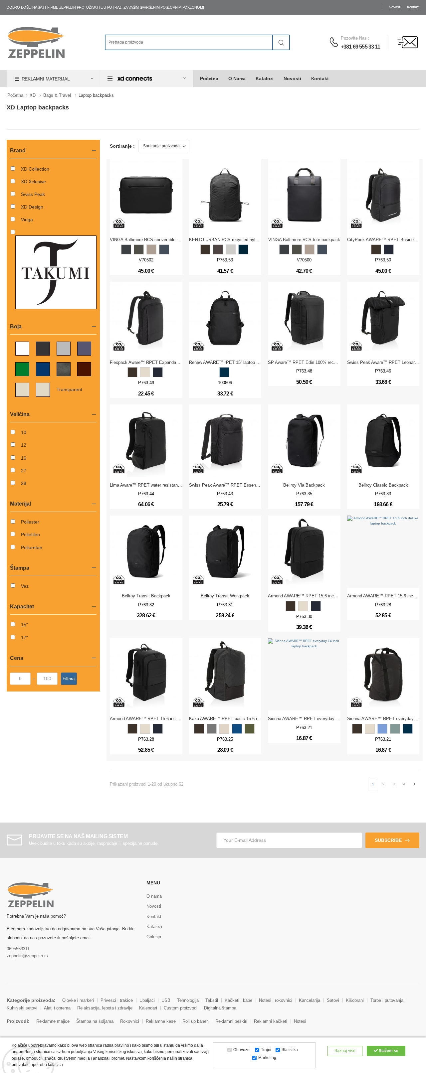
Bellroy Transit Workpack (225, 595)
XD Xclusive (33, 181)
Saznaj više (344, 1050)
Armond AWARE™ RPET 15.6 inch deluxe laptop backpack (167, 718)
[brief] (126, 249)
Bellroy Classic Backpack (383, 485)
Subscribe (388, 840)
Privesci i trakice (117, 1000)
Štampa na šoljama (94, 1021)
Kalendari (148, 1008)
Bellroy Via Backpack (304, 485)
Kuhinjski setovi (22, 1008)
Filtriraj (69, 678)
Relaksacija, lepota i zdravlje (104, 1008)
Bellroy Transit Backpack (146, 595)
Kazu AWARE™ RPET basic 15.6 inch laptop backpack (243, 718)
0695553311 (18, 948)
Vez (25, 586)
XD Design (32, 207)
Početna (209, 78)
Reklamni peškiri (231, 1021)
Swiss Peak (33, 194)
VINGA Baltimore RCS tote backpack (304, 239)
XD (33, 95)
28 (23, 483)
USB (165, 1000)
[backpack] (284, 249)
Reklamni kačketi (270, 1021)
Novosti (394, 7)
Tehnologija (188, 1000)
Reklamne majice (53, 1021)
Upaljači (147, 1000)
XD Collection (35, 169)
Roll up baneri (195, 1021)
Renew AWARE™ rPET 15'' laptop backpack (232, 362)
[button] (53, 78)
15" (24, 624)
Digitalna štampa (220, 1008)
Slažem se (388, 1050)
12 (23, 445)
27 (23, 470)
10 (23, 432)
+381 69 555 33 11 (360, 47)
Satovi (333, 1000)
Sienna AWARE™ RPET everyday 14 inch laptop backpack (325, 718)
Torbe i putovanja (386, 1000)
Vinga (27, 219)
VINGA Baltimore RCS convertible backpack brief (157, 239)
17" (24, 637)
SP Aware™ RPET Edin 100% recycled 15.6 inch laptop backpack (332, 362)
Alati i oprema (57, 1008)
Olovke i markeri (78, 1000)
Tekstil (211, 1000)
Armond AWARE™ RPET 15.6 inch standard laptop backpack (327, 595)
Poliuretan (31, 547)
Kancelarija (309, 1000)
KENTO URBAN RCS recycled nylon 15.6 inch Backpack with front (254, 239)
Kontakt (413, 7)
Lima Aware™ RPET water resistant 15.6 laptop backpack (166, 485)
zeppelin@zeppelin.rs (27, 955)
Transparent (69, 389)
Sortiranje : (122, 146)
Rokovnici (129, 1021)
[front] (205, 249)
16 (23, 458)
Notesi (300, 1021)
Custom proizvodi (180, 1008)
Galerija (153, 936)
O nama (237, 78)
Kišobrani (355, 1000)
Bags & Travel (57, 95)
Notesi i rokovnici (275, 1000)
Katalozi (265, 78)
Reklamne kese (161, 1021)
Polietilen (30, 534)
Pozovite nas (354, 38)
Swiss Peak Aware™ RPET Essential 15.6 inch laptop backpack (251, 485)
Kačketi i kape (238, 1000)
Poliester (30, 522)
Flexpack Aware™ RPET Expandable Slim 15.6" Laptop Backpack (174, 362)
